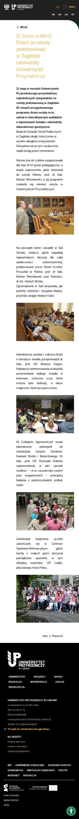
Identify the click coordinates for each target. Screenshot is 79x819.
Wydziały (40, 676)
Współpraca (38, 682)
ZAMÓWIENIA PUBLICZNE (29, 765)
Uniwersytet (17, 676)
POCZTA (63, 770)
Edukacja (15, 682)
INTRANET (13, 775)
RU (59, 14)
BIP (10, 765)
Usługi (59, 682)
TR (72, 14)
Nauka (58, 676)
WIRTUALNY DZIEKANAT (41, 770)
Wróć (23, 27)
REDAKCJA (29, 775)
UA (66, 14)
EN (53, 14)
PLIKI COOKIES (11, 795)
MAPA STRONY (11, 800)
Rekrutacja (17, 687)
